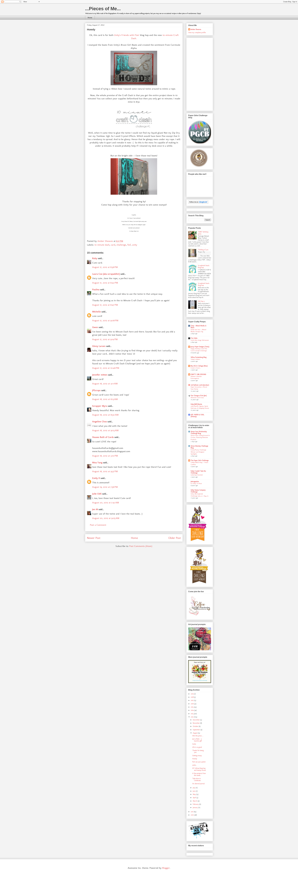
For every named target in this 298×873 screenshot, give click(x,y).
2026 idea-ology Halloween (200, 340)
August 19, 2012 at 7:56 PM (105, 487)
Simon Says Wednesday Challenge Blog (199, 432)
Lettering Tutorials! (197, 475)
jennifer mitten (99, 374)
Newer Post (93, 538)
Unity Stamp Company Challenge (198, 491)
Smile (194, 744)
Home (90, 18)
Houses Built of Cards (103, 437)
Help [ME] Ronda (196, 404)
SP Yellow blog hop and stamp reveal (199, 769)
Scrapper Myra (99, 405)
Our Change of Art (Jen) (199, 396)
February (196, 804)
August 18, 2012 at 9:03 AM (105, 430)
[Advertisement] (197, 74)
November (196, 723)
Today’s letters (195, 359)
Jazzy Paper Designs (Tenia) (200, 347)
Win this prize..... (197, 736)
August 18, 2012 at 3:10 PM (105, 455)
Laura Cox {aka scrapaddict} (106, 273)
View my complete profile (197, 33)
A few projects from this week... (199, 774)
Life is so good (197, 747)
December (196, 720)
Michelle (96, 311)
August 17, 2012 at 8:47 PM (105, 304)
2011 (192, 812)
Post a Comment (98, 524)
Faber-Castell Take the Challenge (198, 472)
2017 (192, 700)
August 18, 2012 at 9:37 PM (105, 471)
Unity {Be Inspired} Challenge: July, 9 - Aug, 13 (199, 495)
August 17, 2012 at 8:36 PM (105, 267)
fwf (129, 244)
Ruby (94, 258)
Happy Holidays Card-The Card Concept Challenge (199, 350)
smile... (194, 765)
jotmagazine (195, 481)
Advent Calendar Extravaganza (196, 377)
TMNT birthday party (203, 233)
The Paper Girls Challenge (200, 460)
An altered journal (198, 784)
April (194, 798)
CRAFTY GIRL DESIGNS (198, 374)
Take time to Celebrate (196, 779)
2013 (192, 714)
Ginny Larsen (98, 346)
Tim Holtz (194, 338)
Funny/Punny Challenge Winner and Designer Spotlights (198, 452)
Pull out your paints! (199, 762)
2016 (192, 704)
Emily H (96, 478)
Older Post (174, 538)
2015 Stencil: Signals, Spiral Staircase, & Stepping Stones (200, 407)
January (195, 807)
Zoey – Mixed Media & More (198, 327)
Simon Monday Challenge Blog (199, 447)
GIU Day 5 (201, 301)
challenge (121, 244)
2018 (192, 697)
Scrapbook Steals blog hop (203, 266)
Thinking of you (203, 250)
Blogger (166, 867)
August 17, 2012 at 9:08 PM (105, 320)
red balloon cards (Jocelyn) (200, 385)
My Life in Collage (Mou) (199, 366)
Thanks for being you (198, 751)
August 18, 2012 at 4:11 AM (105, 383)
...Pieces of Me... (103, 8)
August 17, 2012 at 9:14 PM (105, 339)
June (194, 791)
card (113, 244)
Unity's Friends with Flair (126, 35)
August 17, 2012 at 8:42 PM (105, 282)
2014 (192, 710)
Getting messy (197, 756)
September (196, 730)
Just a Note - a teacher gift (197, 740)
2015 (192, 707)
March (195, 801)
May (194, 794)
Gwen (95, 327)
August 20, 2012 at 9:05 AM (105, 518)
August (195, 733)
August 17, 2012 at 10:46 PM (105, 368)
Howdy (194, 759)
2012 (192, 717)
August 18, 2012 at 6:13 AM (105, 399)
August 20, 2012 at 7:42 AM (105, 502)
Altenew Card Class (197, 397)
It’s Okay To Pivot (196, 483)
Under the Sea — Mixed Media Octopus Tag (198, 330)
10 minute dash (102, 244)
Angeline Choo (99, 421)
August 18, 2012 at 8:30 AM (105, 414)
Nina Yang (97, 462)
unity (134, 244)
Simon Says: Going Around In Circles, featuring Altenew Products (200, 437)
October (196, 726)
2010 (192, 815)
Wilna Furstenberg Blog (198, 357)
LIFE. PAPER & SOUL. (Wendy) (197, 416)
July (194, 788)
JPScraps (96, 390)
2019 (192, 694)
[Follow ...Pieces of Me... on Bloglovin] (198, 203)
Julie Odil (97, 493)
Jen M (95, 509)
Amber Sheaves (196, 29)
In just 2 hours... (196, 368)
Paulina (95, 289)
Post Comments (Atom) (140, 546)
